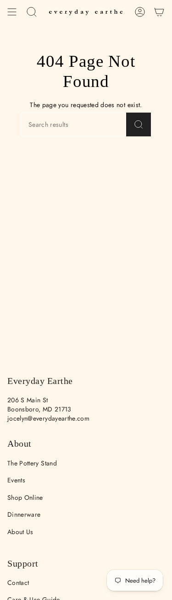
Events (16, 480)
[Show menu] (12, 11)
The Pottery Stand (32, 463)
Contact (18, 582)
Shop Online (25, 497)
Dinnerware (24, 514)
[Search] (138, 124)
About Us (20, 531)
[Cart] (159, 11)
